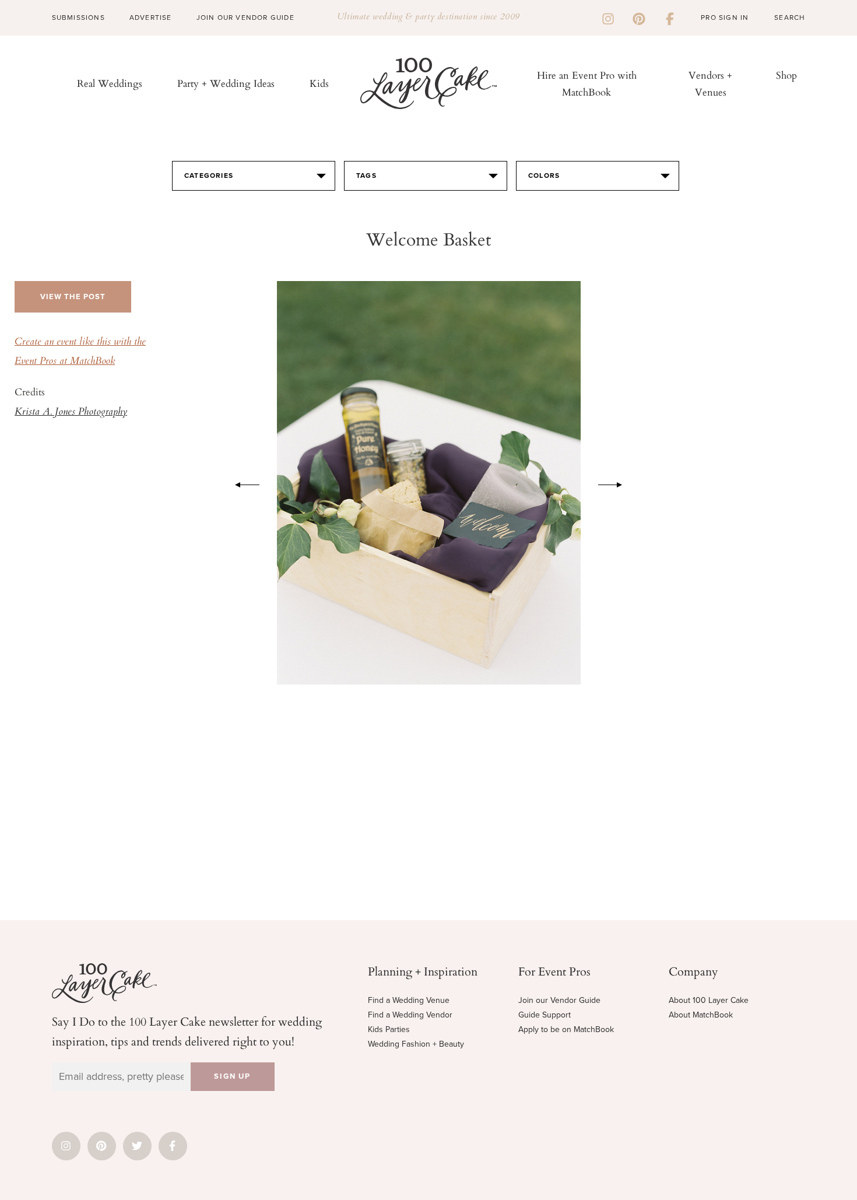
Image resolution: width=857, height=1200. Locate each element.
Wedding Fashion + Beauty (416, 1044)
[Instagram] (608, 17)
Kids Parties (389, 1029)
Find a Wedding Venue (408, 1000)
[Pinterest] (639, 17)
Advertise (150, 17)
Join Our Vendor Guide (245, 17)
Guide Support (544, 1015)
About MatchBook (701, 1015)
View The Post (73, 296)
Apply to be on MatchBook (566, 1029)
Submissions (78, 17)
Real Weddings (109, 83)
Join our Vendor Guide (559, 1000)
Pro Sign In (725, 17)
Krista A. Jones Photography (71, 412)
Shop (786, 75)
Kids (319, 83)
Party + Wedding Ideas (226, 83)
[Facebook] (669, 17)
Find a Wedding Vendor (410, 1015)
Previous (241, 483)
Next (616, 483)
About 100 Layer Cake (709, 1000)
